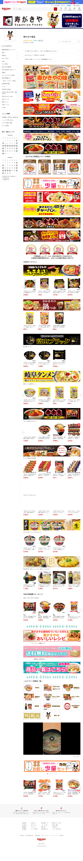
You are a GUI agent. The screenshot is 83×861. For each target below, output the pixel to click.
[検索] (55, 9)
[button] (77, 6)
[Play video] (51, 738)
